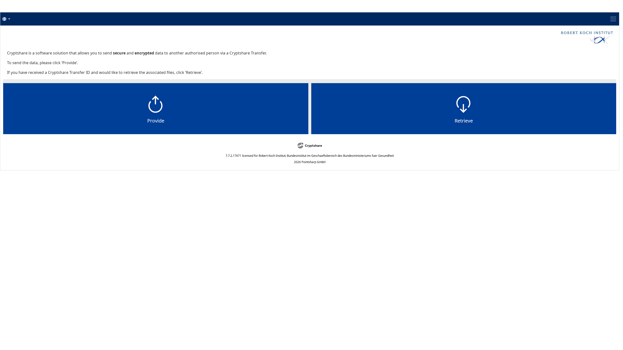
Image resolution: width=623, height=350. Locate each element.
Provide (155, 120)
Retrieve (464, 120)
